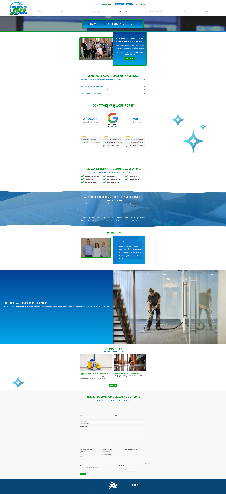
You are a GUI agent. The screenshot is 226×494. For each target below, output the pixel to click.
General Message (107, 451)
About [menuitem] (62, 11)
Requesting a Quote (107, 452)
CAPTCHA (121, 465)
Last (114, 413)
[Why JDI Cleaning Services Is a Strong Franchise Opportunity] (130, 362)
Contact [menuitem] (206, 11)
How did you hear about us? (131, 449)
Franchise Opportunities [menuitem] (155, 11)
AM (81, 452)
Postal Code (82, 446)
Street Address (83, 436)
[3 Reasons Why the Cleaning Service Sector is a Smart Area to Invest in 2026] (96, 362)
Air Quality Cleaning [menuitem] (124, 11)
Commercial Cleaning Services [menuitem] (92, 11)
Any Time (83, 451)
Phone (115, 415)
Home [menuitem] (40, 11)
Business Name (83, 426)
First (81, 413)
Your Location (83, 421)
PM (81, 454)
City (81, 441)
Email (81, 415)
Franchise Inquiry (107, 454)
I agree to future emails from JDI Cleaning (89, 467)
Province (115, 441)
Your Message (83, 456)
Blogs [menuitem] (183, 11)
